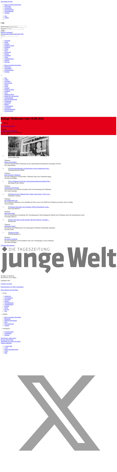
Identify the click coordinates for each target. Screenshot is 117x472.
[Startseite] (12, 34)
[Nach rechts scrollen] (1, 114)
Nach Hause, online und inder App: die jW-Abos (8, 339)
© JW (6, 348)
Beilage (6, 54)
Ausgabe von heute (6, 284)
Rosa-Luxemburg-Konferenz (12, 4)
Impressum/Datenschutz (11, 349)
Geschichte (7, 52)
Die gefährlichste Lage (10, 200)
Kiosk (6, 307)
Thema (6, 49)
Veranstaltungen (9, 11)
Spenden (6, 335)
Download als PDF (8, 126)
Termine (6, 60)
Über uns (7, 62)
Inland (6, 42)
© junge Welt (8, 346)
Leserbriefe (7, 55)
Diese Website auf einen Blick (9, 290)
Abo (5, 16)
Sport (5, 50)
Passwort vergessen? (7, 32)
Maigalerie (7, 319)
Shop (5, 322)
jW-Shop (7, 13)
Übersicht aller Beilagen (8, 245)
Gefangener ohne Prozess (11, 188)
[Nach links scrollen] (1, 75)
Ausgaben (7, 40)
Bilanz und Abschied (10, 162)
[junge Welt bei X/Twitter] (58, 470)
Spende (6, 17)
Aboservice (7, 296)
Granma (6, 325)
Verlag (6, 57)
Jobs (5, 311)
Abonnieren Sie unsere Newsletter (10, 341)
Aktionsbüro (8, 8)
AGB (6, 351)
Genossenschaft (8, 9)
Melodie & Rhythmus (10, 320)
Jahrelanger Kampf (9, 226)
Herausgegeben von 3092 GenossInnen (12, 287)
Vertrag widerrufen (6, 343)
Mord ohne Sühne (9, 213)
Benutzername (5, 26)
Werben (6, 301)
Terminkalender (8, 304)
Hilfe (5, 353)
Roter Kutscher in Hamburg (12, 175)
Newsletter (7, 299)
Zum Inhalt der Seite (7, 1)
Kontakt (6, 306)
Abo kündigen (8, 298)
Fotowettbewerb (9, 324)
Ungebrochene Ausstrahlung (9, 131)
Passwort (3, 28)
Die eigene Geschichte (10, 239)
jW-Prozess (7, 6)
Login (2, 30)
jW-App (6, 309)
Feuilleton (7, 47)
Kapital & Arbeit (9, 45)
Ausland (6, 44)
